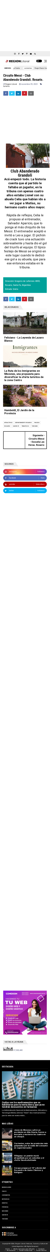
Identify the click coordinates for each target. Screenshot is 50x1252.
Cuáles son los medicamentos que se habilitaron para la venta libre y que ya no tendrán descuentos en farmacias (23, 1104)
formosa (5, 1207)
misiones (5, 1211)
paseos (36, 422)
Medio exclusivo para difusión (24, 1249)
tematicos (25, 426)
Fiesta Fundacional (25, 1250)
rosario (7, 426)
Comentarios (11, 1235)
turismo (6, 86)
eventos (5, 1203)
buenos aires (6, 1187)
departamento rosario (23, 422)
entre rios (5, 1199)
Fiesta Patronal (41, 1250)
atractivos (8, 422)
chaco (4, 1191)
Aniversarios (11, 1250)
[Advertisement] (25, 25)
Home (7, 1249)
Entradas (10, 1233)
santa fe (16, 426)
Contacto (41, 1249)
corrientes (16, 68)
